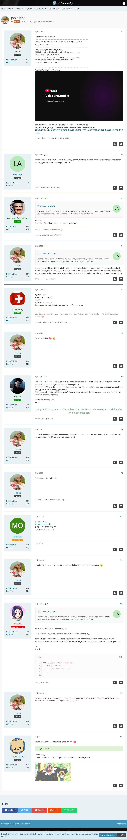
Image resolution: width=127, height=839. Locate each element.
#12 (121, 604)
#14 (121, 737)
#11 (121, 560)
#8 (122, 429)
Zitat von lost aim (46, 206)
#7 (122, 376)
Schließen (121, 835)
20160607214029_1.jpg (99, 130)
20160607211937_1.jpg (81, 130)
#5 (122, 289)
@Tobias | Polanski (43, 524)
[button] (124, 3)
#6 (122, 333)
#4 (122, 246)
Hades (26, 21)
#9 (122, 473)
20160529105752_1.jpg (44, 130)
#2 (122, 155)
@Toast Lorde (40, 521)
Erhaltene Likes (11, 60)
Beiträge (9, 63)
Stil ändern (121, 824)
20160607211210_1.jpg (62, 130)
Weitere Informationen (108, 835)
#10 (121, 516)
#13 (121, 693)
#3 (122, 198)
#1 (122, 31)
